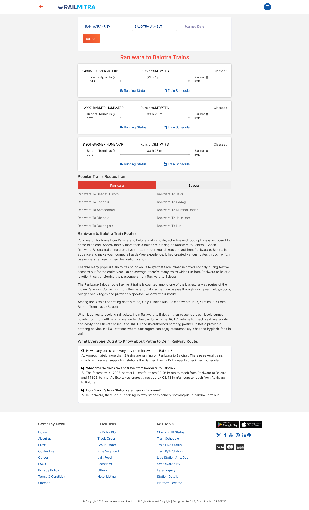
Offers (102, 470)
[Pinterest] (249, 435)
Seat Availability (168, 464)
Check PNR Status (170, 432)
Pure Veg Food (108, 451)
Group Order (106, 445)
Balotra (193, 185)
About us (44, 438)
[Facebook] (225, 435)
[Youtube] (231, 435)
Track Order (106, 438)
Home (42, 432)
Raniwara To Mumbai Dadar (177, 210)
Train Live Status (169, 445)
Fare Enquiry (166, 470)
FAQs (42, 464)
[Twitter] (218, 435)
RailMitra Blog (107, 432)
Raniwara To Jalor (170, 194)
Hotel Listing (106, 476)
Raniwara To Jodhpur (93, 202)
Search (91, 38)
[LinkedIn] (244, 435)
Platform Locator (169, 483)
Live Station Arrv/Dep (172, 457)
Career (43, 457)
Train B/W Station (170, 451)
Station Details (167, 476)
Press (42, 445)
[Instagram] (238, 435)
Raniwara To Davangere (95, 226)
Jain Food (104, 457)
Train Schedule (178, 90)
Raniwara (117, 185)
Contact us (46, 451)
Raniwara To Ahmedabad (96, 210)
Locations (104, 464)
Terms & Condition (51, 476)
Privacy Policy (48, 470)
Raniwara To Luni (169, 226)
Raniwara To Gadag (171, 202)
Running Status (134, 90)
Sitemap (44, 483)
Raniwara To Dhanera (93, 218)
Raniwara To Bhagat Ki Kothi (98, 194)
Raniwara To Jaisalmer (173, 218)
